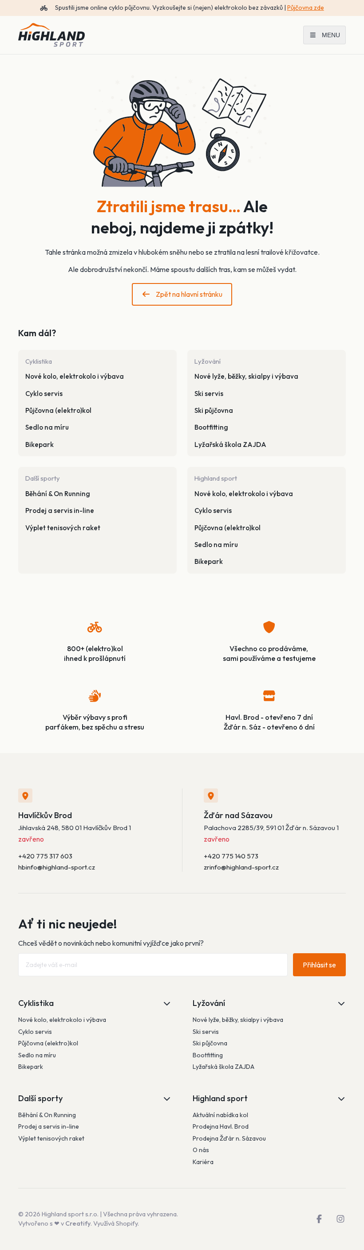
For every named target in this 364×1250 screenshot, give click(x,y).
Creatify (78, 1223)
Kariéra (203, 1162)
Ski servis (208, 393)
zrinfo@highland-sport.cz (241, 867)
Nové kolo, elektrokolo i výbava (74, 376)
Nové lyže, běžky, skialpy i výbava (246, 376)
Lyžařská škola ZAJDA (230, 444)
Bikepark (39, 444)
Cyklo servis (44, 393)
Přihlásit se (319, 964)
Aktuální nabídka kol (220, 1115)
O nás (201, 1150)
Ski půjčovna (213, 410)
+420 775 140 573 (231, 856)
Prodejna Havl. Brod (221, 1126)
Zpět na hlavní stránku (189, 294)
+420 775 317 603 (45, 856)
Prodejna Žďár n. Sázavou (229, 1138)
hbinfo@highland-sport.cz (56, 867)
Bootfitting (211, 427)
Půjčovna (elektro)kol (58, 410)
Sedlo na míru (47, 427)
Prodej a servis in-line (59, 510)
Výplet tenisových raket (62, 528)
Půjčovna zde (305, 8)
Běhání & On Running (57, 493)
